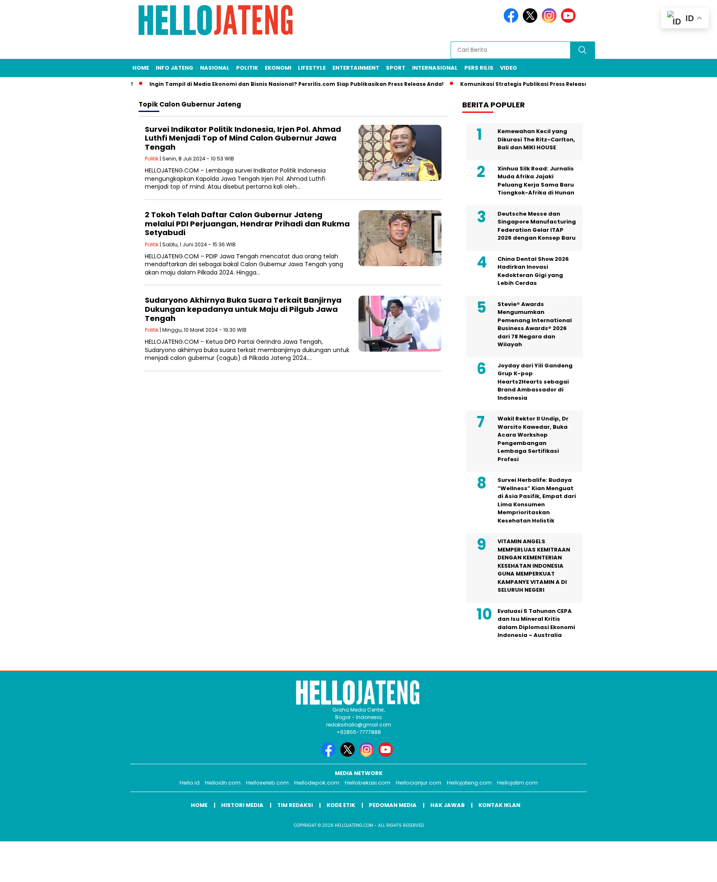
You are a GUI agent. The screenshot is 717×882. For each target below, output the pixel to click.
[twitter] (531, 21)
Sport (395, 68)
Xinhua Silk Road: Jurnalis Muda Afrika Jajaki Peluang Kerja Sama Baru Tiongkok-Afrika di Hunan (536, 181)
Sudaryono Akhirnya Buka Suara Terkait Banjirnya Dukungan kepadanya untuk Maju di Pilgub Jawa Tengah (243, 309)
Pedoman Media (393, 805)
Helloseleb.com (267, 783)
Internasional (435, 68)
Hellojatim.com (517, 783)
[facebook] (512, 21)
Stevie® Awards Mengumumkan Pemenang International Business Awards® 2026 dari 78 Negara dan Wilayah (535, 324)
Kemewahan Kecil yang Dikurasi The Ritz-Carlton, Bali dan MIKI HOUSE (536, 139)
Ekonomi (278, 68)
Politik (247, 68)
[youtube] (569, 21)
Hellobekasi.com (367, 783)
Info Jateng (174, 68)
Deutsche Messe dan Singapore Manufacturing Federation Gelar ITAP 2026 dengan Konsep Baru (537, 226)
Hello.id (190, 783)
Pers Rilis (478, 68)
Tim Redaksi (295, 805)
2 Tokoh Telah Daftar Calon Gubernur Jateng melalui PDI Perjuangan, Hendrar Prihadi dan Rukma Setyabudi (247, 223)
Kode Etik (341, 805)
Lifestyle (312, 68)
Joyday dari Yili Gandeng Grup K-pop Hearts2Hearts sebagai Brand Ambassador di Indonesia (535, 382)
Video (508, 68)
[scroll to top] (688, 869)
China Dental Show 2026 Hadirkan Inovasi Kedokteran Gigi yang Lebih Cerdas (533, 271)
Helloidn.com (223, 783)
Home (140, 68)
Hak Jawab (447, 805)
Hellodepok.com (316, 783)
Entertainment (355, 68)
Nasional (214, 68)
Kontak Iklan (499, 805)
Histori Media (242, 805)
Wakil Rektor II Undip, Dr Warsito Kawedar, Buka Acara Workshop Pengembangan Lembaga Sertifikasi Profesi (533, 439)
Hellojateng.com (469, 783)
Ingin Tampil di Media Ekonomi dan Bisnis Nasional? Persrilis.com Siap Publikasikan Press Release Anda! (282, 83)
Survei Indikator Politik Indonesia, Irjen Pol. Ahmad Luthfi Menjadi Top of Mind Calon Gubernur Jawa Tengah (243, 138)
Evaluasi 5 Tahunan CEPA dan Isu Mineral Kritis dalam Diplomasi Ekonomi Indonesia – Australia (536, 623)
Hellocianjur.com (418, 783)
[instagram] (550, 21)
